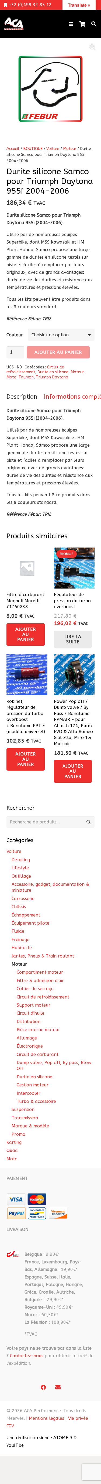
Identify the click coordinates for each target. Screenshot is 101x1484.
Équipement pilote (30, 923)
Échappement (26, 915)
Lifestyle (20, 867)
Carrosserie (23, 898)
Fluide (18, 931)
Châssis (19, 906)
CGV (10, 1425)
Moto (11, 377)
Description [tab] (21, 396)
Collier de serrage (35, 988)
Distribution (28, 1021)
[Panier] (82, 24)
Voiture (52, 148)
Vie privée (78, 1418)
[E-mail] (58, 1387)
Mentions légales (46, 1418)
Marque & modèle (30, 1126)
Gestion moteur (32, 1085)
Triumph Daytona (52, 377)
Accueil (12, 148)
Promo (18, 1134)
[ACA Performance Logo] (13, 24)
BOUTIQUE (33, 148)
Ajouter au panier (58, 352)
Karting (14, 1142)
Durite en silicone (52, 372)
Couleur (14, 334)
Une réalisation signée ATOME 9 (39, 1437)
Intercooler (28, 1093)
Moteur (69, 148)
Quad (12, 1150)
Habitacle (22, 947)
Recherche (88, 822)
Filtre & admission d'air (40, 980)
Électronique (30, 1046)
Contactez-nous (26, 1355)
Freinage (20, 939)
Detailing (21, 859)
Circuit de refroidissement (35, 370)
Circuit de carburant (37, 1054)
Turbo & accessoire (36, 1101)
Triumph (26, 377)
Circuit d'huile (30, 1013)
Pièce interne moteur (38, 1029)
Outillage (21, 876)
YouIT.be (15, 1445)
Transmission (25, 1117)
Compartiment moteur (40, 972)
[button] (71, 24)
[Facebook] (43, 1387)
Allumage (27, 1038)
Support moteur (33, 1005)
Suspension (23, 1109)
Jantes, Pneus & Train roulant (43, 956)
